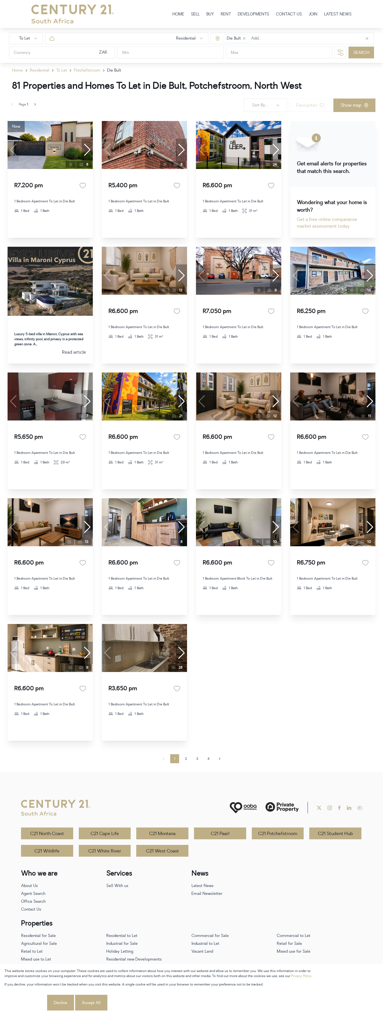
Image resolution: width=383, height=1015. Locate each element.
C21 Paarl (220, 834)
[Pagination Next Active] (35, 104)
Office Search (33, 901)
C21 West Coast (162, 851)
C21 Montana (162, 834)
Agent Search (33, 893)
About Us (29, 885)
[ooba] (243, 807)
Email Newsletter (207, 893)
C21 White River (104, 851)
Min (125, 52)
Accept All (91, 1002)
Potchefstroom (87, 70)
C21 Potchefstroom (277, 834)
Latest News (203, 885)
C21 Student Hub (335, 834)
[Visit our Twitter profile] (319, 808)
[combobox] (275, 38)
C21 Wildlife (46, 851)
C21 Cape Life (105, 834)
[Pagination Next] (219, 758)
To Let (61, 70)
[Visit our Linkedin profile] (349, 808)
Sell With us (117, 885)
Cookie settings (25, 1002)
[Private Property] (282, 807)
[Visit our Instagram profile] (329, 808)
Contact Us (31, 909)
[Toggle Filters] (340, 52)
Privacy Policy (301, 976)
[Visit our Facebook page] (339, 808)
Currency (22, 52)
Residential (39, 70)
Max (234, 52)
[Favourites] (82, 185)
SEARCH (361, 52)
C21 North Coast (47, 834)
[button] (244, 38)
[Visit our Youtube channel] (359, 808)
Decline (60, 1002)
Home (17, 70)
